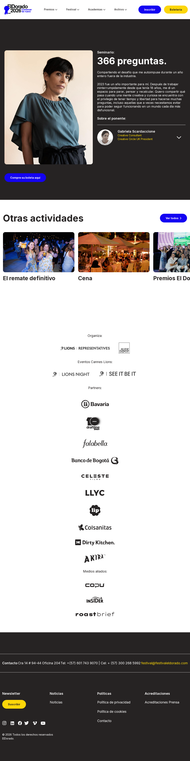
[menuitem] (49, 10)
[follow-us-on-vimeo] (35, 723)
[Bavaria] (95, 404)
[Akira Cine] (95, 558)
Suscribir (14, 704)
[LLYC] (95, 493)
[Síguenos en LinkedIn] (12, 723)
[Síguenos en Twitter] (26, 723)
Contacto (104, 721)
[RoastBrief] (95, 614)
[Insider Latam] (95, 599)
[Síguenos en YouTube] (43, 723)
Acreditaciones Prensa (162, 702)
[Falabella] (95, 443)
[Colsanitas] (95, 527)
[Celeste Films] (95, 477)
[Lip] (95, 510)
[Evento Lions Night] (71, 374)
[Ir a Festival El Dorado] (17, 9)
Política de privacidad (113, 702)
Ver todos (172, 218)
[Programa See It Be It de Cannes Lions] (118, 374)
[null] (124, 348)
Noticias (56, 702)
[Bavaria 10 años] (95, 423)
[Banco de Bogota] (95, 460)
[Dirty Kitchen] (95, 542)
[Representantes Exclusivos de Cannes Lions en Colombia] (85, 348)
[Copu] (95, 585)
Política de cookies (111, 711)
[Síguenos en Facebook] (20, 723)
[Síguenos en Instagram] (4, 723)
